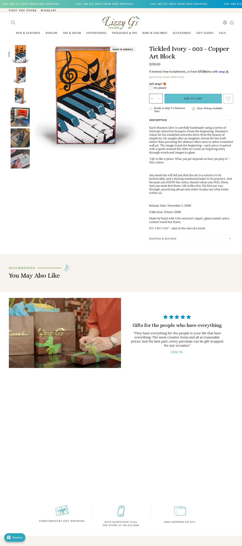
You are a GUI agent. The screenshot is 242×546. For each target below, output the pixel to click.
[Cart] (231, 22)
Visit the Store (23, 10)
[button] (28, 33)
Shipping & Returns (162, 238)
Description (158, 120)
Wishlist (49, 10)
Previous (31, 98)
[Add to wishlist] (228, 98)
